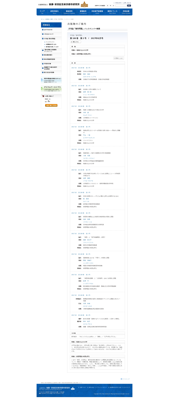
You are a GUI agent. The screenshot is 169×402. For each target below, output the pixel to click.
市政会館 (126, 12)
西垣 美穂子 (87, 260)
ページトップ (125, 379)
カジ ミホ (86, 201)
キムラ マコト (87, 115)
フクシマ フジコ (88, 242)
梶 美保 (86, 199)
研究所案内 (54, 12)
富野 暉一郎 (87, 92)
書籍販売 (83, 12)
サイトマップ (127, 387)
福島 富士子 (87, 240)
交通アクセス (83, 387)
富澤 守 (86, 281)
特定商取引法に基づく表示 (115, 387)
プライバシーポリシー (102, 387)
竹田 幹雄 (86, 303)
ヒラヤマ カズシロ (89, 137)
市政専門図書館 (97, 12)
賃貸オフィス (112, 12)
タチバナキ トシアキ (89, 76)
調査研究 (69, 12)
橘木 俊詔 (86, 74)
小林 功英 (86, 155)
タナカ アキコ (87, 324)
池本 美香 (86, 219)
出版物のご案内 (49, 19)
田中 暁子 (86, 321)
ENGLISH (118, 3)
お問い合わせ (127, 3)
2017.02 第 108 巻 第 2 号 (80, 68)
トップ (42, 12)
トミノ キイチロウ (89, 94)
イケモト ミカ (87, 222)
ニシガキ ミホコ (88, 263)
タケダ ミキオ (87, 306)
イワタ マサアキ (88, 181)
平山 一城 (86, 135)
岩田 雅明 (86, 178)
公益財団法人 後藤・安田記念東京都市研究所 (62, 4)
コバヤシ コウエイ (89, 158)
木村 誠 (86, 112)
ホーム (42, 19)
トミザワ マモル (88, 283)
